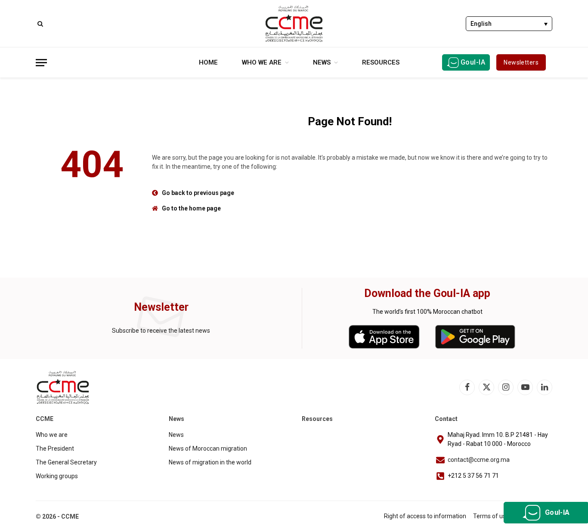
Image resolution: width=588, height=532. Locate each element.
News (322, 62)
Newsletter (161, 307)
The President (55, 448)
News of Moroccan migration (208, 448)
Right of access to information (425, 516)
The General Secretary (66, 462)
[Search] (39, 23)
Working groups (57, 476)
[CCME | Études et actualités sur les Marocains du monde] (294, 23)
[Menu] (41, 62)
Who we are (262, 62)
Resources (380, 62)
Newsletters (521, 62)
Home (208, 62)
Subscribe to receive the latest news (161, 330)
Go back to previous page (198, 192)
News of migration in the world (210, 462)
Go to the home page (191, 208)
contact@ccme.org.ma (479, 459)
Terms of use (491, 516)
